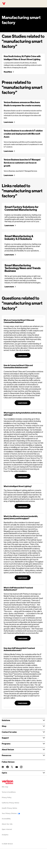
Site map (5, 787)
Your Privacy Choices (9, 813)
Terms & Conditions (9, 792)
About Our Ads (7, 824)
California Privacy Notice (10, 803)
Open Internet (7, 829)
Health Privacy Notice (9, 808)
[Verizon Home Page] (7, 782)
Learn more (8, 122)
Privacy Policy (6, 797)
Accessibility (6, 819)
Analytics (5, 835)
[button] (23, 321)
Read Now (8, 72)
